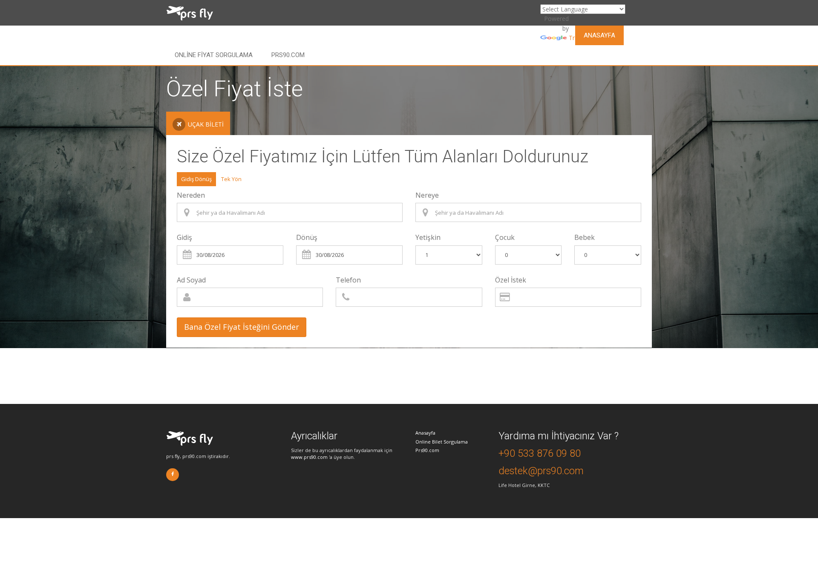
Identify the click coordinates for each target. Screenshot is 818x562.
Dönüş (306, 237)
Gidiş (184, 237)
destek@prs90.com (541, 471)
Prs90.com (427, 450)
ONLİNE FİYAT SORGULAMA (214, 55)
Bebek (584, 237)
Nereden (191, 195)
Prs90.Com (288, 55)
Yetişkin (428, 237)
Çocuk (505, 237)
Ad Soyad (191, 280)
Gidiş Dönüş (196, 179)
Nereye (427, 195)
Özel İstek (510, 280)
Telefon (348, 280)
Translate (582, 38)
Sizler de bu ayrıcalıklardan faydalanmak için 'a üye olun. (341, 453)
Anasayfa (599, 35)
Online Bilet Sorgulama (441, 441)
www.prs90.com (309, 457)
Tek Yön (231, 179)
